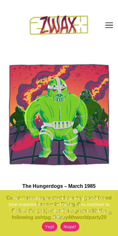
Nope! (70, 226)
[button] (13, 20)
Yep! (49, 226)
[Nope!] (110, 213)
